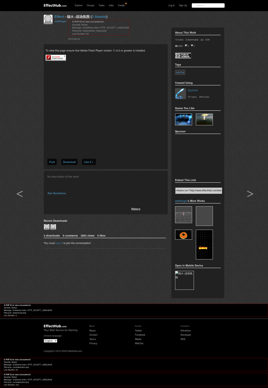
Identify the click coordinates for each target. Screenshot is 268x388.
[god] (204, 119)
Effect (59, 16)
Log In (171, 5)
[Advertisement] (193, 155)
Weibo (138, 339)
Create (121, 5)
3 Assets (99, 16)
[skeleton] (183, 119)
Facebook (140, 334)
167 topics (192, 96)
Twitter (138, 330)
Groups (90, 5)
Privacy (93, 343)
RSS (182, 339)
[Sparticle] (180, 94)
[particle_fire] (204, 245)
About (92, 330)
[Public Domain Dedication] (183, 57)
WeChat (139, 343)
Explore (78, 5)
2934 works (204, 96)
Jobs (111, 5)
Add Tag (180, 72)
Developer (185, 334)
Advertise (185, 330)
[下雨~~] (204, 216)
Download (69, 162)
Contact (93, 334)
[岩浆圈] (183, 235)
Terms (92, 339)
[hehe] (183, 214)
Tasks (101, 5)
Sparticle (193, 90)
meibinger (60, 21)
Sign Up (183, 5)
